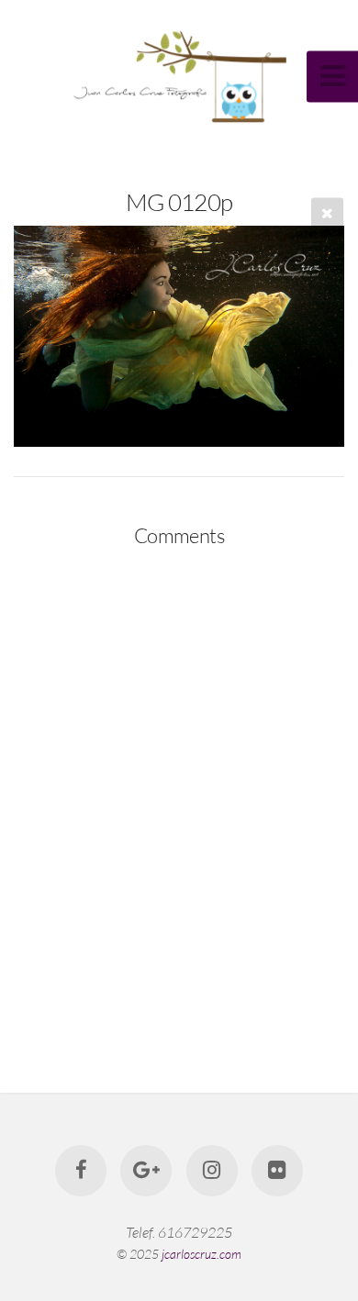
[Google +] (146, 1170)
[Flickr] (277, 1170)
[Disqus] (179, 799)
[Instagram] (212, 1170)
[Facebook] (80, 1170)
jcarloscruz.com (201, 1254)
